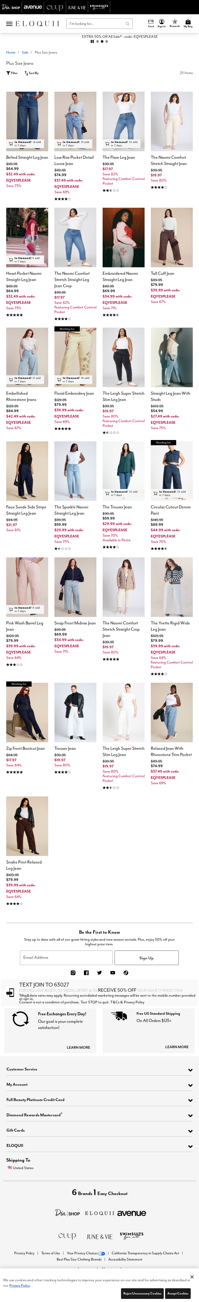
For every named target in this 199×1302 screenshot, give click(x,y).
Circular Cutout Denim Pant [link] (171, 510)
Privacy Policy (24, 1253)
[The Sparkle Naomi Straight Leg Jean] (75, 471)
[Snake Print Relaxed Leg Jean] (27, 826)
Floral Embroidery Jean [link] (74, 393)
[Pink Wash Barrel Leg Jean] (27, 587)
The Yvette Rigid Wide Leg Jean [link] (170, 626)
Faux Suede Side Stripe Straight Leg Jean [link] (26, 510)
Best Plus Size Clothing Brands (79, 1259)
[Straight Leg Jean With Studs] (172, 357)
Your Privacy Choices (82, 1253)
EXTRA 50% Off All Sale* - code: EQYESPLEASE (100, 36)
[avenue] (131, 1212)
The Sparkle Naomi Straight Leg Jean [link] (71, 510)
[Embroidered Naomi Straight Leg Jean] (124, 237)
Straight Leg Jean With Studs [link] (170, 396)
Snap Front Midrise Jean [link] (75, 623)
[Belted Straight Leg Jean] (27, 121)
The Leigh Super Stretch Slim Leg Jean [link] (124, 396)
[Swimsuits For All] (131, 1235)
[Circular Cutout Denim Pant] (172, 471)
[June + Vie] (99, 1236)
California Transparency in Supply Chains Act (146, 1253)
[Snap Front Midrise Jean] (75, 587)
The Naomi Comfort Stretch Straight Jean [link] (169, 160)
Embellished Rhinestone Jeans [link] (21, 396)
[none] (27, 121)
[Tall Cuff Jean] (172, 237)
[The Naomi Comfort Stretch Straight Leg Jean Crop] (75, 237)
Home (11, 52)
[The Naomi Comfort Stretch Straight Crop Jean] (124, 587)
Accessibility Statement (125, 1259)
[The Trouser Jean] (124, 471)
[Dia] (67, 1212)
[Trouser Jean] (75, 712)
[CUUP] (67, 1236)
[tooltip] (11, 7)
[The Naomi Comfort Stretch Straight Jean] (172, 121)
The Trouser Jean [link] (117, 507)
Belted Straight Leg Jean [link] (27, 157)
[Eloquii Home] (37, 23)
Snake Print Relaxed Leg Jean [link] (24, 865)
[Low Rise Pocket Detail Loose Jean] (75, 121)
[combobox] (99, 23)
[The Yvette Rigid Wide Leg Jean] (172, 587)
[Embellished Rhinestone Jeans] (27, 357)
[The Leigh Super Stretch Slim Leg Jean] (124, 357)
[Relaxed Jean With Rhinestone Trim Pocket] (172, 712)
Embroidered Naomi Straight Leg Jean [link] (120, 276)
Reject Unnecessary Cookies (142, 1293)
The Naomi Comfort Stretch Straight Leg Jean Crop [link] (72, 280)
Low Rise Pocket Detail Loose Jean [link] (74, 160)
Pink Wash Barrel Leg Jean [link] (24, 626)
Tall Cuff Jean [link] (162, 273)
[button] (162, 23)
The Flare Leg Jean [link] (119, 157)
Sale (25, 52)
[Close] (192, 1275)
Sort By (33, 73)
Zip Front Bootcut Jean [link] (25, 748)
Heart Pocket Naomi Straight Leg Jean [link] (23, 276)
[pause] (92, 41)
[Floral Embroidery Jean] (75, 357)
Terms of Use (51, 1253)
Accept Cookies (177, 1293)
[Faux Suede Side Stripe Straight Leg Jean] (27, 471)
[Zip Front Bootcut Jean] (27, 712)
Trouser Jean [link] (65, 748)
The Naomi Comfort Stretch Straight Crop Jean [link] (121, 629)
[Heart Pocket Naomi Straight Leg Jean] (27, 237)
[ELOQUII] (99, 1212)
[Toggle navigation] (9, 23)
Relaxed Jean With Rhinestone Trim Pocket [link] (171, 751)
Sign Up (146, 957)
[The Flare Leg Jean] (124, 121)
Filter (14, 73)
